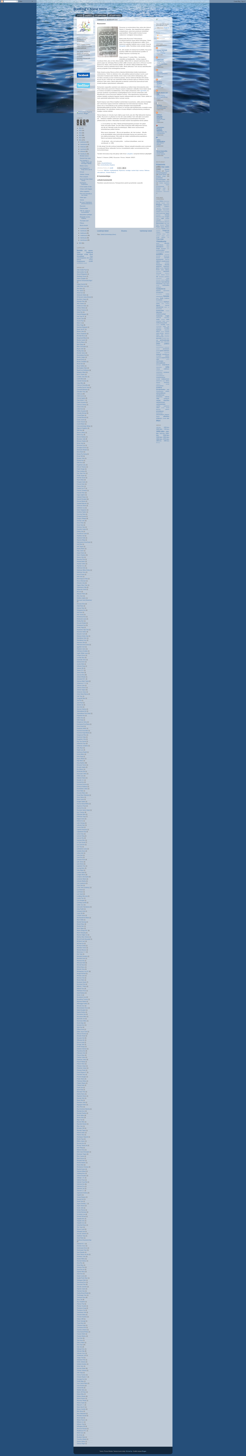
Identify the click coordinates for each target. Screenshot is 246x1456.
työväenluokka (160, 389)
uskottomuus (160, 395)
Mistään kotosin (84, 156)
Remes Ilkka (80, 1117)
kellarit (167, 283)
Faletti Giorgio (81, 469)
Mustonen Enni (81, 984)
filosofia (167, 264)
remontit (158, 352)
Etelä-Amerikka (165, 208)
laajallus (158, 303)
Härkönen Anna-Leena (83, 644)
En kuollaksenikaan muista (162, 181)
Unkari (163, 234)
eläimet (158, 261)
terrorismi (166, 382)
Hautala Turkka (81, 563)
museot (157, 324)
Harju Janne (80, 550)
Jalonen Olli (80, 668)
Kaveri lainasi (163, 174)
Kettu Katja (80, 756)
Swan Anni (80, 1273)
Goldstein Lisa (81, 508)
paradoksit (167, 336)
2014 (80, 133)
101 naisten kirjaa (100, 15)
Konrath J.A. (80, 780)
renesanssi (166, 352)
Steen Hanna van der (83, 1254)
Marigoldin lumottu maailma (85, 217)
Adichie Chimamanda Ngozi (84, 280)
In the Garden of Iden (86, 186)
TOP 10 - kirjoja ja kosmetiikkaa (85, 211)
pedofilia (164, 338)
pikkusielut (166, 341)
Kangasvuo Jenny (82, 722)
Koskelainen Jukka (82, 788)
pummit (158, 350)
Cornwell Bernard (81, 417)
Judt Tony (79, 696)
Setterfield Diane (81, 1225)
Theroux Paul (80, 1304)
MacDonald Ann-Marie (83, 917)
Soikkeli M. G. (81, 1243)
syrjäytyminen (165, 379)
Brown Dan (80, 363)
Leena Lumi (160, 59)
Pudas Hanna (80, 1079)
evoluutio (167, 263)
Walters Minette (81, 1396)
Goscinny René (81, 514)
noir (168, 326)
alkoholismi (159, 246)
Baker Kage (80, 325)
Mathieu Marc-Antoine (83, 937)
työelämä (159, 387)
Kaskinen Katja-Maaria (83, 732)
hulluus (167, 269)
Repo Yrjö (79, 1119)
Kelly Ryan (80, 748)
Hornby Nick (80, 621)
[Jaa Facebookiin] (123, 168)
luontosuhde (160, 310)
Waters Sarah (80, 1402)
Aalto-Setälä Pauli (82, 270)
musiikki (163, 324)
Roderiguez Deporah (82, 1137)
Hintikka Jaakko (81, 598)
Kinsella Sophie (81, 767)
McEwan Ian (80, 943)
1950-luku (166, 437)
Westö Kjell (80, 1418)
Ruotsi (163, 228)
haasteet (166, 268)
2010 (80, 243)
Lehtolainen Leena (82, 849)
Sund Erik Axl (80, 1269)
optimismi (167, 333)
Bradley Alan (80, 351)
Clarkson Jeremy (81, 404)
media (158, 319)
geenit (158, 268)
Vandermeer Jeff (81, 1355)
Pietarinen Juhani (81, 1068)
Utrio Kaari (80, 1344)
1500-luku (166, 427)
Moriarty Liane (81, 975)
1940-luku (159, 437)
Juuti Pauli (80, 702)
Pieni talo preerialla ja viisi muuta (86, 194)
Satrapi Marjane (81, 1197)
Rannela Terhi (80, 1098)
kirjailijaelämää (114, 170)
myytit (167, 324)
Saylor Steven (81, 1205)
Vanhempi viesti (146, 231)
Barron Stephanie (81, 333)
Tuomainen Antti (81, 1327)
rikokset (158, 354)
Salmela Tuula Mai (82, 1182)
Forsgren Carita (81, 482)
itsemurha (161, 276)
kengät (157, 285)
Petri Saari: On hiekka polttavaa (161, 52)
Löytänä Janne (81, 915)
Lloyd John (80, 885)
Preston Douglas (81, 1076)
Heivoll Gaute (80, 574)
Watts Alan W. (81, 1407)
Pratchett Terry (81, 1074)
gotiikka (162, 268)
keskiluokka (165, 285)
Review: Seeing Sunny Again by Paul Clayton (162, 97)
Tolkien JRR (80, 1319)
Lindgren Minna (81, 874)
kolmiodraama (159, 296)
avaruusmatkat (160, 250)
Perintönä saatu (160, 188)
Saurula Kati (80, 1199)
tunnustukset (80, 263)
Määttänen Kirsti (81, 990)
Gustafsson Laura (82, 533)
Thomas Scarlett (81, 1306)
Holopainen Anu (81, 610)
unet (168, 389)
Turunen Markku (81, 1336)
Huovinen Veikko (81, 631)
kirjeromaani (166, 290)
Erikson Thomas (81, 467)
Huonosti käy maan (85, 158)
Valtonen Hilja (80, 1351)
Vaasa (163, 235)
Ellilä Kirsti (80, 462)
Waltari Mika (80, 1394)
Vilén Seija (80, 1372)
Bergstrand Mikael (82, 338)
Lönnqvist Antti (81, 911)
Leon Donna (80, 864)
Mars (163, 221)
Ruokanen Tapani (81, 1154)
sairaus (167, 356)
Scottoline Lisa (81, 1214)
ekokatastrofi (159, 259)
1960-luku (106, 170)
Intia (168, 211)
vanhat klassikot (162, 400)
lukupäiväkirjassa (106, 163)
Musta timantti (84, 225)
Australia (158, 203)
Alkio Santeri (80, 303)
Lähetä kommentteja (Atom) (108, 234)
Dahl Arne (79, 430)
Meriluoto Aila (80, 960)
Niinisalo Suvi (80, 1006)
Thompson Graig (81, 1308)
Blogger (144, 1451)
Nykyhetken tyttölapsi (86, 214)
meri (167, 319)
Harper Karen (80, 553)
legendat (167, 305)
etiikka (158, 263)
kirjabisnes (158, 287)
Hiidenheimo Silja (81, 587)
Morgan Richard (81, 973)
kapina (167, 280)
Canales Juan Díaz (82, 376)
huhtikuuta (83, 233)
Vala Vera (79, 1347)
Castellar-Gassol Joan (83, 387)
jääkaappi (158, 280)
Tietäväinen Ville (81, 1312)
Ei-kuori (82, 172)
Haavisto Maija (81, 540)
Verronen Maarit (81, 1368)
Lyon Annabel (80, 900)
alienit (168, 245)
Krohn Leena (80, 799)
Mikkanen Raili (81, 962)
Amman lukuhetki (162, 50)
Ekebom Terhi (81, 458)
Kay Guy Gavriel (81, 741)
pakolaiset (167, 335)
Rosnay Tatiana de (82, 1145)
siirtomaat (158, 364)
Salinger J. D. (80, 1177)
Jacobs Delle (80, 664)
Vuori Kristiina (81, 1385)
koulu (161, 298)
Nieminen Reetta (81, 1001)
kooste (80, 250)
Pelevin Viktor (81, 1063)
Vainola (82, 200)
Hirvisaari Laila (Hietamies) (84, 600)
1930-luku (166, 435)
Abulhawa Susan (81, 276)
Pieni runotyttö (84, 176)
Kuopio (167, 216)
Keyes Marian (81, 758)
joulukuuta (83, 142)
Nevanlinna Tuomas (82, 999)
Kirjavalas (159, 72)
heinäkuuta (83, 154)
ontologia (167, 331)
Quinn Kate (80, 1089)
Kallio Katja (80, 720)
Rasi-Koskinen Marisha (83, 1109)
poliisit (158, 343)
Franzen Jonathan (82, 490)
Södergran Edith (81, 1280)
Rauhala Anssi (81, 1111)
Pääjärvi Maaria (81, 1083)
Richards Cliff (80, 1128)
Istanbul (161, 213)
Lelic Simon (80, 862)
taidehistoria (159, 380)
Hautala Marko (81, 561)
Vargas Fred (80, 1357)
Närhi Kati (79, 1027)
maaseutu (159, 316)
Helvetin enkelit (163, 211)
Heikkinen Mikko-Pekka (83, 570)
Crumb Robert (81, 424)
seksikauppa (159, 361)
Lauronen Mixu (81, 840)
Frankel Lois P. (81, 488)
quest (161, 350)
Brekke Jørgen (81, 357)
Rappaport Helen (81, 1104)
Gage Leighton (81, 495)
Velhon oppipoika (84, 191)
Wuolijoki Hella (81, 1437)
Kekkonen (158, 216)
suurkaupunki (159, 374)
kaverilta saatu (160, 189)
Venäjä (157, 237)
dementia (158, 256)
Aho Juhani (80, 290)
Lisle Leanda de (81, 883)
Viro (168, 237)
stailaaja (158, 369)
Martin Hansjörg (81, 932)
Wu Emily (79, 1435)
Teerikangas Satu (82, 1295)
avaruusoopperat (160, 251)
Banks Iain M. (81, 329)
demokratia (166, 256)
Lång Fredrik (80, 909)
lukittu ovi (166, 307)
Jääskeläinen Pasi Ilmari (84, 713)
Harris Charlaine (81, 555)
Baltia (168, 203)
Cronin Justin (80, 419)
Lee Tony (79, 846)
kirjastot (158, 290)
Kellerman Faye (81, 743)
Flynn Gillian (80, 480)
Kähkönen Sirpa (81, 816)
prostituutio (166, 349)
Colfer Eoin (80, 409)
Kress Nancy (80, 797)
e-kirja (86, 254)
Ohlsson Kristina (81, 1033)
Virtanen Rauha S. (111, 172)
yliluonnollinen (160, 414)
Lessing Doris (80, 868)
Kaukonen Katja (81, 737)
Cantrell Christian (81, 381)
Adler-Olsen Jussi (82, 286)
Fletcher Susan (81, 477)
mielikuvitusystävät (161, 323)
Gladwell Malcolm (82, 503)
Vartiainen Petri (81, 1359)
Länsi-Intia (167, 220)
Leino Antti (80, 855)
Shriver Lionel (80, 1229)
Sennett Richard (81, 1216)
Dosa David (80, 452)
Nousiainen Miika (81, 1016)
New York (166, 223)
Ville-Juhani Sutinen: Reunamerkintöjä (162, 107)
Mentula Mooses (81, 950)
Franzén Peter (81, 492)
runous (91, 259)
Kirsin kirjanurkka (162, 151)
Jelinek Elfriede (81, 677)
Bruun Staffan (81, 366)
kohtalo (167, 294)
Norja (157, 225)
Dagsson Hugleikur (82, 428)
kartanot (158, 282)
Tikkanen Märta (81, 1314)
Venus (167, 235)
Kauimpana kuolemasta (84, 183)
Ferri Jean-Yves (81, 473)
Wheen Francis (81, 1420)
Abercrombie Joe (81, 272)
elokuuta (82, 151)
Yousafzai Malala (81, 1439)
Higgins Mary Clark (82, 585)
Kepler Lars (80, 750)
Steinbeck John (81, 1256)
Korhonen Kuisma (82, 784)
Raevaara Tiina (81, 1091)
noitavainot (158, 328)
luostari (167, 310)
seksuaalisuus (101, 172)
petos (162, 341)
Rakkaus (147, 170)
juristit (167, 278)
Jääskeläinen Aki (81, 711)
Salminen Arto (81, 1184)
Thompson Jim (81, 1310)
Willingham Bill (81, 1426)
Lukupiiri (85, 263)
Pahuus (82, 223)
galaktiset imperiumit (162, 266)
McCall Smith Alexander (83, 939)
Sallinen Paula (81, 1180)
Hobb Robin (80, 606)
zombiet (164, 418)
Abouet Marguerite (82, 274)
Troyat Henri (80, 1323)
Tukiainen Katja (81, 1325)
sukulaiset (166, 372)
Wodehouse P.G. (81, 1430)
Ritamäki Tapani (81, 1130)
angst (168, 246)
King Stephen (80, 763)
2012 (80, 137)
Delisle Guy (80, 434)
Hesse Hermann (81, 581)
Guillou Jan (80, 531)
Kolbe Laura (80, 775)
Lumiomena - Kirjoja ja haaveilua (161, 129)
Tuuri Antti (80, 1338)
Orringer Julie (80, 1044)
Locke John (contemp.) (83, 887)
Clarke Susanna (81, 402)
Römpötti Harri (81, 1160)
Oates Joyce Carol (82, 1031)
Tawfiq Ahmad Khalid (83, 1293)
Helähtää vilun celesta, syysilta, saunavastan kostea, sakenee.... (162, 63)
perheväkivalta (164, 340)
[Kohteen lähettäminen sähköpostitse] (118, 168)
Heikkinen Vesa (81, 572)
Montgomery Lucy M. (83, 971)
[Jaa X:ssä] (122, 168)
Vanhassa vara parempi (160, 85)
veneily (162, 407)
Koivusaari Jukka (81, 773)
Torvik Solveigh (81, 1321)
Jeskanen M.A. (81, 679)
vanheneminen (160, 404)
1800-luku (160, 431)
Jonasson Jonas (81, 692)
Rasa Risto (80, 1107)
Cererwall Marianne (82, 389)
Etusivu (79, 15)
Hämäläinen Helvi (82, 638)
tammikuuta (83, 240)
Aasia (157, 201)
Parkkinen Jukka (81, 1059)
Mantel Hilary (80, 924)
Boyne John (80, 348)
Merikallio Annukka (82, 956)
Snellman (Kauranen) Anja (84, 1240)
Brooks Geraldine (81, 361)
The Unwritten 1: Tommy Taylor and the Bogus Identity (86, 162)
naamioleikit (158, 326)
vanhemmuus (160, 402)
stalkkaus (166, 369)
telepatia (158, 382)
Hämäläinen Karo (81, 640)
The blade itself (84, 220)
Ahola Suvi (80, 292)
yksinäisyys (160, 411)
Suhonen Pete (81, 1267)
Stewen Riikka (81, 1258)
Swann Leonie (81, 1276)
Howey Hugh (80, 627)
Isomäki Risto (81, 657)
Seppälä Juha (80, 1220)
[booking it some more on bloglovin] (163, 28)
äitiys (158, 420)
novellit (91, 261)
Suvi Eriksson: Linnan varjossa (161, 153)
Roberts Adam (81, 1132)
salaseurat (158, 357)
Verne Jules (80, 1366)
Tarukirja (159, 105)
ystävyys (159, 418)
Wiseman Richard (82, 1428)
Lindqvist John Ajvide (83, 876)
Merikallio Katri (81, 958)
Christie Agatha (81, 398)
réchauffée (158, 356)
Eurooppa (158, 210)
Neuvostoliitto (160, 223)
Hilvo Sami (80, 596)
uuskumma (159, 396)
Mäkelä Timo (80, 988)
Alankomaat (166, 201)
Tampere (158, 232)
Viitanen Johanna (81, 1370)
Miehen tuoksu (84, 166)
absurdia (166, 243)
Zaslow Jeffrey (81, 1441)
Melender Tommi (81, 947)
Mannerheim (159, 221)
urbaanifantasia (159, 391)
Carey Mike (80, 383)
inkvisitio (158, 274)
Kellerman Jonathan (82, 745)
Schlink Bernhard (81, 1212)
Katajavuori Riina (81, 735)
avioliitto (159, 254)
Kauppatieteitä (81, 261)
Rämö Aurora (80, 1158)
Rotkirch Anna (81, 1150)
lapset (158, 305)
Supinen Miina (81, 1271)
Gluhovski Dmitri (81, 505)
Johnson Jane (81, 685)
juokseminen (159, 278)
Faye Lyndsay (81, 471)
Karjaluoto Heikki (81, 728)
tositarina (158, 384)
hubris (162, 269)
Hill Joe (79, 591)
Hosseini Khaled (81, 623)
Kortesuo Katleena (82, 786)
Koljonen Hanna (81, 778)
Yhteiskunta (161, 241)
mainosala (158, 317)
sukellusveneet (159, 370)
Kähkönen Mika (81, 814)
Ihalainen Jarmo (81, 649)
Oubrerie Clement (82, 1049)
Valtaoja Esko (81, 1349)
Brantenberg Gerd (82, 355)
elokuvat (167, 259)
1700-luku (166, 429)
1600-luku (159, 429)
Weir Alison (80, 1411)
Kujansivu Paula (81, 806)
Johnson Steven (81, 687)
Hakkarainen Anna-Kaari (83, 542)
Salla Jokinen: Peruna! (160, 143)
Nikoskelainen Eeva (82, 1008)
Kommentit (161, 38)
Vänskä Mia (80, 1387)
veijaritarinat (166, 406)
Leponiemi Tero (81, 866)
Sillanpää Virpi (81, 1231)
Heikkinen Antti (81, 568)
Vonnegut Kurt (81, 1379)
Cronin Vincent (81, 422)
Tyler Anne (80, 1340)
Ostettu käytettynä (164, 183)
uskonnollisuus (160, 393)
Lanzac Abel (80, 827)
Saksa (167, 228)
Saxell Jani (80, 1201)
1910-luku (162, 433)
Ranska (162, 226)
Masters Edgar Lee (82, 935)
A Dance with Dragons (86, 189)
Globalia (158, 211)
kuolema (166, 298)
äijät (168, 418)
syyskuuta (83, 149)
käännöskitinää (159, 301)
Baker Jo (79, 323)
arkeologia (163, 248)
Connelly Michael (81, 413)
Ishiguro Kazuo (81, 655)
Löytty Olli (80, 913)
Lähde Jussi (80, 905)
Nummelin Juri (81, 1018)
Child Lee (79, 394)
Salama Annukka (81, 1175)
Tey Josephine (81, 1301)
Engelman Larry (81, 465)
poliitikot (166, 343)
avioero (167, 252)
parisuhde (159, 338)
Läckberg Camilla (81, 902)
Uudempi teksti (102, 231)
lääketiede (159, 312)
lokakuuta (83, 146)
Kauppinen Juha (81, 739)
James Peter (80, 672)
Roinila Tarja (80, 1139)
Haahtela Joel (80, 535)
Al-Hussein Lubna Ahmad (84, 297)
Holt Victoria (80, 614)
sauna (167, 359)
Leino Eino (80, 857)
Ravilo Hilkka (80, 1115)
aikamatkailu (159, 245)
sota (167, 367)
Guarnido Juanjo (81, 529)
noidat (164, 326)
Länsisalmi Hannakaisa (83, 907)
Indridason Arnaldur (82, 651)
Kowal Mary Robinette (83, 795)
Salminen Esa (81, 1186)
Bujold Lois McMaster (83, 370)
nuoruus (141, 170)
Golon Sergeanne (81, 510)
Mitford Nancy (81, 967)
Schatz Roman (81, 1210)
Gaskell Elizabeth (82, 499)
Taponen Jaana (81, 1289)
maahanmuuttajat (161, 314)
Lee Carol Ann (81, 844)
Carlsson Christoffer (82, 385)
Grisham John (81, 520)
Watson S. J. (80, 1405)
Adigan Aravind (81, 284)
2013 (80, 135)
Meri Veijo (79, 954)
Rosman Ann (80, 1143)
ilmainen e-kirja (161, 176)
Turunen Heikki (81, 1334)
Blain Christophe (81, 346)
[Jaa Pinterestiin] (125, 168)
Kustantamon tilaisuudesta (162, 191)
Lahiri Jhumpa (81, 823)
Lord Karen (80, 892)
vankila (158, 406)
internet (163, 274)
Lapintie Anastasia (82, 829)
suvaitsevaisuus (160, 377)
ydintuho (167, 409)
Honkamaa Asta (81, 616)
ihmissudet (158, 273)
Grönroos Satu (81, 527)
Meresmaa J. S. (81, 952)
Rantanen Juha (81, 1102)
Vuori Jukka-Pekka (82, 1383)
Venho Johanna (81, 1362)
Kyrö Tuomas (80, 812)
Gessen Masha (81, 501)
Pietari (158, 227)
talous (167, 380)
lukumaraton (159, 308)
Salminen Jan (80, 1188)
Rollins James (81, 1141)
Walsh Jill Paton (81, 1392)
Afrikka (161, 201)
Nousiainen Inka (81, 1014)
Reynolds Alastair (82, 1124)
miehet (167, 321)
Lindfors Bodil (80, 872)
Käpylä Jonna (80, 818)
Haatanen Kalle (81, 538)
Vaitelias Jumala (84, 174)
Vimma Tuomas (81, 1375)
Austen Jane (80, 318)
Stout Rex (79, 1263)
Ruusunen (82, 206)
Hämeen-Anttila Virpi (82, 636)
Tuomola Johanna (82, 1329)
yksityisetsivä (159, 412)
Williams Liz (80, 1422)
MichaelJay (129, 1451)
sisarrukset (165, 364)
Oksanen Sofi (80, 1038)
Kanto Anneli (80, 726)
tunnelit (167, 384)
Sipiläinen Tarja (81, 1236)
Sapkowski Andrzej (82, 1193)
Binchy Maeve (81, 342)
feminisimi (159, 264)
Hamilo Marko (81, 548)
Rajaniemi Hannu (81, 1096)
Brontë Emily (80, 359)
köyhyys (166, 302)
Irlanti (157, 213)
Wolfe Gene (80, 1433)
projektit (158, 348)
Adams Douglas (81, 278)
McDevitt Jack (81, 941)
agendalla (143, 90)
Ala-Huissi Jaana (81, 299)
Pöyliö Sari (80, 1087)
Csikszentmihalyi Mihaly (83, 426)
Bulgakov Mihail (81, 372)
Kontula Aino (80, 782)
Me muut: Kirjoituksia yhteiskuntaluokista (86, 203)
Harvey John (80, 557)
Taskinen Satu (81, 1291)
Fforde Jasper (81, 475)
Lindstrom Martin (81, 879)
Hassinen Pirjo (81, 559)
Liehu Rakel (80, 870)
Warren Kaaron (81, 1398)
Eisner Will (80, 456)
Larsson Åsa (80, 838)
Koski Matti (80, 791)
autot (168, 248)
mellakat (163, 319)
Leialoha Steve (81, 851)
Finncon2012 (166, 209)
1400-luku (158, 427)
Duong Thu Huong (82, 454)
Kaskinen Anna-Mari (82, 730)
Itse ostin (165, 167)
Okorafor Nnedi (81, 1036)
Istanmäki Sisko (81, 659)
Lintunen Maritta (81, 881)
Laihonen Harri (81, 825)
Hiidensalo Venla (81, 589)
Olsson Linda (80, 1042)
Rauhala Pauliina (81, 1113)
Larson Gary (80, 834)
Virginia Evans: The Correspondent (162, 132)
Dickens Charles (81, 441)
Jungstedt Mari (81, 698)
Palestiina (162, 225)
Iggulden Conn (81, 647)
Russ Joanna (80, 1156)
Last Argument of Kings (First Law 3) (86, 169)
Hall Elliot (79, 544)
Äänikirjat (80, 254)
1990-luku (166, 441)
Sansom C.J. (80, 1190)
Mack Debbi (80, 919)
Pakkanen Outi (81, 1053)
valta (157, 398)
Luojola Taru (80, 898)
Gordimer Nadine (81, 512)
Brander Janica (81, 353)
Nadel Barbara (81, 993)
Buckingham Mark (82, 368)
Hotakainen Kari (81, 625)
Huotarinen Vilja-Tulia (83, 629)
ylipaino (158, 416)
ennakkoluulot (165, 261)
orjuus (158, 335)
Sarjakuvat (89, 252)
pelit (157, 340)
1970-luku (166, 439)
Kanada (167, 215)
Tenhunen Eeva (81, 1297)
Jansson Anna (81, 674)
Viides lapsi (83, 197)
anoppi (158, 248)
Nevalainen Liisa (81, 997)
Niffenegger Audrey (82, 1003)
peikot (167, 338)
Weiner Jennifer (81, 1409)
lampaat (167, 303)
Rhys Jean (80, 1126)
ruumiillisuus (165, 354)
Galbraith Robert (81, 497)
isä (157, 276)
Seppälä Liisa (80, 1223)
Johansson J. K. (81, 683)
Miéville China (81, 969)
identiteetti (166, 271)
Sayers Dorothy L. (82, 1203)
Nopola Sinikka (81, 1012)
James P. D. (80, 670)
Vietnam (163, 237)
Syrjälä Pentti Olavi (82, 1278)
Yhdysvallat (159, 239)
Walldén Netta (81, 1390)
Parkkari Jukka (81, 1057)
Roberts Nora (80, 1134)
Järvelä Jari (80, 705)
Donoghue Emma (81, 447)
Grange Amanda (81, 516)
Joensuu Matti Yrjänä (83, 681)
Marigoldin (122, 46)
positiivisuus (158, 345)
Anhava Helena (81, 308)
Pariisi (167, 225)
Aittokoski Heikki (81, 295)
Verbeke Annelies (81, 1364)
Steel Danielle (81, 1252)
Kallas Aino (80, 717)
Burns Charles (81, 374)
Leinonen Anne (81, 859)
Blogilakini (88, 15)
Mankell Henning (81, 922)
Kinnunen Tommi (81, 765)
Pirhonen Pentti (81, 1070)
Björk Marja (80, 344)
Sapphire (79, 1195)
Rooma (167, 227)
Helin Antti (80, 576)
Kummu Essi (80, 808)
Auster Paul (80, 321)
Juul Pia (79, 700)
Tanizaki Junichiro (82, 1286)
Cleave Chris (80, 406)
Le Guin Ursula (81, 842)
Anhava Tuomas (81, 310)
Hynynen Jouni (81, 634)
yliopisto (167, 414)
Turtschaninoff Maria (82, 1332)
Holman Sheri (80, 608)
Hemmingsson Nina (82, 578)
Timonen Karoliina (82, 1316)
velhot (158, 407)
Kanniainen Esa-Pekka (83, 724)
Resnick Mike (80, 1122)
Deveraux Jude (81, 439)
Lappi (162, 218)
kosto (157, 298)
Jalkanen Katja (81, 666)
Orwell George (81, 1046)
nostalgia (128, 170)
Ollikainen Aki (80, 1040)
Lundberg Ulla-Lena (82, 896)
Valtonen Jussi (81, 1353)
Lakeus (157, 218)
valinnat (167, 396)
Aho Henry (80, 288)
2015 (80, 130)
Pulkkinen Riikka (81, 1081)
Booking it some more (90, 9)
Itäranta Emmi (81, 662)
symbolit (158, 379)
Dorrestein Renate (82, 449)
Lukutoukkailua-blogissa (107, 165)
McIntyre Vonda (81, 945)
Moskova (167, 221)
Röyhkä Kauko (81, 1169)
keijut (164, 283)
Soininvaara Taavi (82, 1250)
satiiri (157, 359)
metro (163, 321)
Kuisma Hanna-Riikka (83, 803)
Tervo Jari (79, 1299)
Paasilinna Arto (81, 1051)
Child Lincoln (80, 396)
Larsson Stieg (81, 836)
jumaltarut (167, 276)
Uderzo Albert (80, 1342)
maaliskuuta (83, 235)
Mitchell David (81, 965)
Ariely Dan (80, 312)
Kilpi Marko (80, 760)
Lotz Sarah (80, 894)
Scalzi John (80, 1208)
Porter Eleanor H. (81, 1072)
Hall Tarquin (80, 546)
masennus (166, 317)
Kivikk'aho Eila (81, 771)
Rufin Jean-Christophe (83, 1152)
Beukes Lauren (81, 340)
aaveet (157, 243)
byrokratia (167, 254)
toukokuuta (83, 230)
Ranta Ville (80, 1100)
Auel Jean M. (80, 316)
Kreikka (163, 216)
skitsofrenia (159, 367)
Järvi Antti (79, 707)
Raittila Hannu (81, 1094)
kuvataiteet (159, 300)
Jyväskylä (158, 215)
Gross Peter (80, 523)
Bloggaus (159, 204)
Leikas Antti (80, 853)
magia (167, 316)
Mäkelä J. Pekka (81, 986)
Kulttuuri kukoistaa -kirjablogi (160, 116)
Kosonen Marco (81, 793)
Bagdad (163, 203)
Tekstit (160, 35)
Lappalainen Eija (81, 831)
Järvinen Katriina (81, 709)
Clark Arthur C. (81, 400)
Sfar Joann (80, 1227)
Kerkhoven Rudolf (82, 752)
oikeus (158, 331)
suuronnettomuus (160, 375)
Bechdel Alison (81, 335)
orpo (162, 335)
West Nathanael (81, 1413)
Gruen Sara (80, 525)
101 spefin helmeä (115, 15)
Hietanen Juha (81, 583)
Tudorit (167, 232)
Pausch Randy (81, 1061)
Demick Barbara (81, 437)
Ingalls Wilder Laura (82, 653)
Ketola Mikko (80, 754)
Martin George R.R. (82, 930)
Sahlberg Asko (81, 1173)
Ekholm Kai (80, 460)
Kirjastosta (122, 170)
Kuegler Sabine (81, 801)
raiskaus (166, 350)
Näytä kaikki (166, 157)
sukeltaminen (159, 372)
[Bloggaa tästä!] (120, 168)
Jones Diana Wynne (82, 694)
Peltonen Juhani (81, 1066)
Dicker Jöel (80, 443)
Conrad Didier (80, 415)
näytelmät (167, 329)
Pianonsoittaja (84, 208)
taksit (164, 380)
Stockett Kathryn (81, 1261)
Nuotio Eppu (80, 1023)
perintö (158, 342)
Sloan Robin (80, 1238)
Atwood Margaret (81, 314)
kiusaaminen (159, 292)
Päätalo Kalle (80, 1085)
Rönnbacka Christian (82, 1167)
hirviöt (158, 269)
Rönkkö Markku (81, 1162)
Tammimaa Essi (81, 1282)
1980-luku (159, 441)
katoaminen (159, 283)
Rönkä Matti (80, 1165)
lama (163, 303)
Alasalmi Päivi (81, 301)
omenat (162, 331)
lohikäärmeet (159, 307)
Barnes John (80, 331)
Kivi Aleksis (80, 769)
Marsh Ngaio (80, 928)
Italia (164, 213)
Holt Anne (79, 612)
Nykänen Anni (81, 1025)
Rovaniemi (158, 228)
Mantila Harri (80, 926)
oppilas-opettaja (159, 333)
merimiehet (158, 321)
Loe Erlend (80, 889)
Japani (167, 213)
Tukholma (158, 234)
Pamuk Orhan (81, 1055)
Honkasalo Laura (81, 619)
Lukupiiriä (130, 153)
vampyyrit (166, 398)
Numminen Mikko (82, 1021)
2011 (80, 140)
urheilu (167, 391)
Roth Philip (80, 1147)
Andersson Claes (81, 305)
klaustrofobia (159, 294)
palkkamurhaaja (160, 336)
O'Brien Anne (80, 1029)
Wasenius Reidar (81, 1400)
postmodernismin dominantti (162, 347)
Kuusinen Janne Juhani (83, 810)
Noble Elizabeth (81, 1010)
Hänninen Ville (81, 642)
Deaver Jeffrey (81, 432)
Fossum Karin (81, 484)
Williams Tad (80, 1424)
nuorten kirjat (135, 170)
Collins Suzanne (81, 411)
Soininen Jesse (81, 1246)
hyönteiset (158, 271)
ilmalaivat (167, 273)
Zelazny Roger (81, 1443)
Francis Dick (80, 486)
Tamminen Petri (81, 1284)
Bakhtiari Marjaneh (82, 327)
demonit (158, 257)
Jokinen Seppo (81, 689)
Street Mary (80, 1265)
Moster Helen (80, 980)
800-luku (158, 442)
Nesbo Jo (79, 995)
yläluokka (166, 416)
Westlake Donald (81, 1415)
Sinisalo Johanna (81, 1233)
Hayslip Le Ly (80, 566)
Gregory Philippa (81, 518)
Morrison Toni (80, 978)
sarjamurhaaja (165, 357)
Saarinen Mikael (81, 1171)
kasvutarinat (165, 282)
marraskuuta (84, 144)
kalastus (163, 280)
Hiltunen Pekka (81, 593)
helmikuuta (83, 238)
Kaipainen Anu (81, 715)
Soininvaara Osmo (82, 1248)
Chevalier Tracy (81, 391)
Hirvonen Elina (81, 604)
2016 (80, 128)
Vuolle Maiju (80, 1381)
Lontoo (167, 218)
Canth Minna (80, 379)
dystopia (166, 257)
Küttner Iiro (80, 821)
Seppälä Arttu (80, 1218)
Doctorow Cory (81, 445)
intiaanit (167, 274)
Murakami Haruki (81, 982)
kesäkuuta (83, 228)
